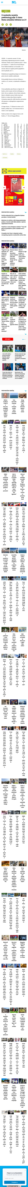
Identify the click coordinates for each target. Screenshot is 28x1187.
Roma (18, 154)
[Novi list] (14, 2)
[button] (24, 187)
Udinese (5, 157)
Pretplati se (15, 1182)
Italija (12, 154)
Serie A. (5, 154)
